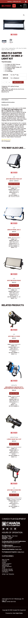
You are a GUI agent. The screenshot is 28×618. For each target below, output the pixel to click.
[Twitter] (7, 528)
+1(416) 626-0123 (16, 1)
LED (17, 48)
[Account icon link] (25, 1)
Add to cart (18, 82)
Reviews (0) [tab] (5, 105)
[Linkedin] (15, 528)
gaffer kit (13, 89)
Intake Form (20, 552)
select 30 (10, 90)
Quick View (14, 173)
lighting (3, 90)
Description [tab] (5, 99)
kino (17, 89)
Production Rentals (7, 569)
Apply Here (18, 549)
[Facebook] (3, 528)
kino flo (20, 89)
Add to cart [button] (14, 234)
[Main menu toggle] (14, 5)
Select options (14, 183)
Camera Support (6, 563)
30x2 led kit (7, 89)
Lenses (4, 562)
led (23, 89)
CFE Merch (5, 572)
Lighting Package (14, 86)
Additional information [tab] (8, 102)
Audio (3, 568)
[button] (21, 6)
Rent (7, 48)
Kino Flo (7, 92)
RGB (7, 90)
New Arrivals (5, 559)
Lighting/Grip (12, 48)
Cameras (4, 561)
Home (3, 48)
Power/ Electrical (6, 566)
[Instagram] (11, 528)
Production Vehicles (7, 570)
